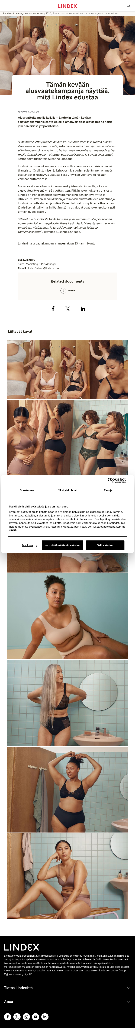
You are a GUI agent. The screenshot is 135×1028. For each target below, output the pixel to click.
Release (71, 290)
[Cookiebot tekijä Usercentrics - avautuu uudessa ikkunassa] (110, 480)
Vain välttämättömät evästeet (62, 545)
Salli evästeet (105, 545)
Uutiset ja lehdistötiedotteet (29, 13)
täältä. (13, 530)
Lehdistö (7, 13)
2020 (48, 13)
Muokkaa (27, 545)
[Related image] (67, 370)
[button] (5, 5)
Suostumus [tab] (27, 490)
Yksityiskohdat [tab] (67, 490)
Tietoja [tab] (108, 490)
